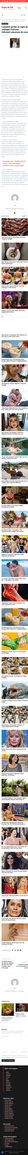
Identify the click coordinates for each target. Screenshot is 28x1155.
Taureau (8, 1073)
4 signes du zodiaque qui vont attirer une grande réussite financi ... (7, 1019)
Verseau (8, 1088)
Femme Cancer (8, 1105)
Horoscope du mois (10, 1129)
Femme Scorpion (9, 1111)
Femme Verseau (9, 1116)
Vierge (7, 1080)
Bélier (7, 1072)
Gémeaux (8, 1075)
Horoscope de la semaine (11, 1127)
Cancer (7, 1077)
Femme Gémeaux (9, 1103)
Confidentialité (8, 1146)
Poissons (8, 1090)
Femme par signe (9, 1138)
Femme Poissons (9, 1118)
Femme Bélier (8, 1100)
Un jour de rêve (7, 7)
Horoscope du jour (9, 1125)
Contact (7, 1145)
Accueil (3, 19)
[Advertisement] (14, 64)
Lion (7, 1078)
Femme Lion (8, 1106)
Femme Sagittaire (9, 1113)
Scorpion (8, 1083)
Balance (8, 1082)
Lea (15, 988)
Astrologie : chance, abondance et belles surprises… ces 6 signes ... (21, 1015)
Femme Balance (9, 1110)
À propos (7, 1143)
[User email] (14, 213)
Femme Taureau (9, 1101)
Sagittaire (8, 1085)
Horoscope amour (9, 1130)
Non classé (8, 19)
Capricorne (8, 1087)
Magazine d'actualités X (14, 1152)
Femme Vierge (8, 1108)
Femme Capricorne (9, 1115)
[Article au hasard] (22, 15)
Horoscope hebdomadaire (11, 1141)
